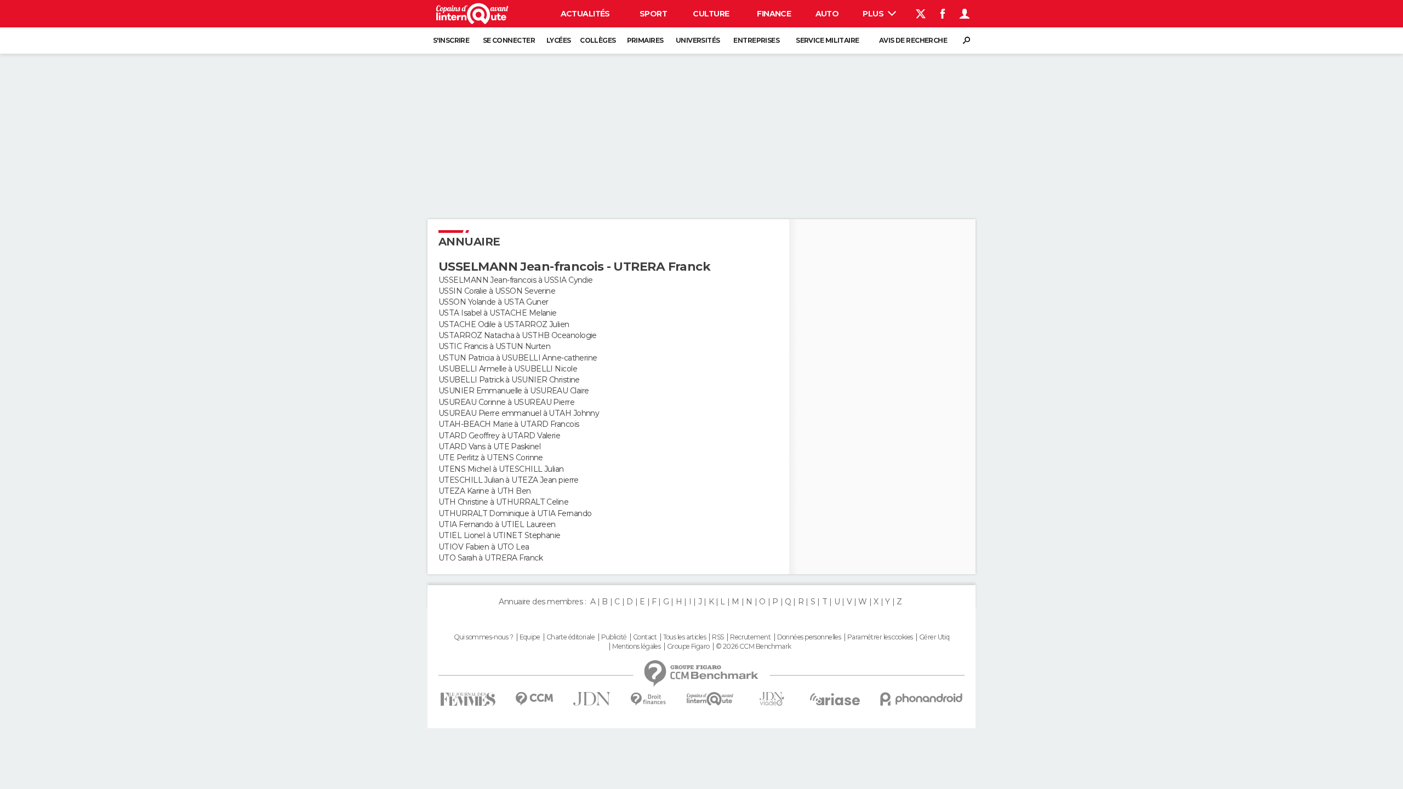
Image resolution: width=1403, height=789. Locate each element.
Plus (874, 14)
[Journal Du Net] (592, 699)
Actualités (585, 14)
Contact (645, 637)
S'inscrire (451, 40)
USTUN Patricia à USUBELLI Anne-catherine (517, 358)
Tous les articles (684, 637)
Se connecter (509, 40)
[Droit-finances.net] (648, 699)
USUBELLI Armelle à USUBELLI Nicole (507, 369)
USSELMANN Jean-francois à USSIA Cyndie (515, 280)
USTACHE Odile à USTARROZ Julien (503, 324)
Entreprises (756, 40)
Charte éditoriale (570, 637)
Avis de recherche (913, 40)
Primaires (645, 40)
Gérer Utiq (934, 637)
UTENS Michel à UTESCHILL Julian (501, 469)
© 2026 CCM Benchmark (753, 646)
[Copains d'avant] (710, 699)
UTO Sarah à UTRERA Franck (490, 558)
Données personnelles (809, 637)
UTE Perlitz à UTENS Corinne (490, 457)
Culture (711, 14)
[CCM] (534, 699)
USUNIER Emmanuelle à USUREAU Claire (513, 391)
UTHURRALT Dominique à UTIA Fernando (514, 513)
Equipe (530, 637)
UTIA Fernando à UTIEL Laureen (497, 524)
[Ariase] (835, 699)
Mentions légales (636, 646)
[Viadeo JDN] (771, 699)
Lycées (558, 40)
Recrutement (750, 637)
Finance (774, 14)
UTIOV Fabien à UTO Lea (483, 547)
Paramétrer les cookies (880, 637)
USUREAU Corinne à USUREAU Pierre (506, 402)
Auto (827, 14)
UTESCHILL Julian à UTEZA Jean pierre (508, 480)
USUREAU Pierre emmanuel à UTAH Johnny (518, 413)
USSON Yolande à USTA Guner (493, 302)
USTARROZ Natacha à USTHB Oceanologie (517, 335)
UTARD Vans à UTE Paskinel (489, 446)
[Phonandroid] (922, 699)
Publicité (614, 637)
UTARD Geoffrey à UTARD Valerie (499, 436)
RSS (717, 637)
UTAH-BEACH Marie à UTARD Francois (508, 424)
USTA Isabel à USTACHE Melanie (497, 313)
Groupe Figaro (688, 646)
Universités (698, 40)
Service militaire (827, 40)
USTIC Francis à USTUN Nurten (494, 346)
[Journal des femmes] (467, 699)
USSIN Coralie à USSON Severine (496, 291)
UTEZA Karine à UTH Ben (484, 491)
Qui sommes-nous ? (483, 637)
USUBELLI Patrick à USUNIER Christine (509, 380)
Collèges (598, 40)
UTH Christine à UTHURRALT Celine (503, 502)
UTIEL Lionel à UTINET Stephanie (499, 535)
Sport (653, 14)
